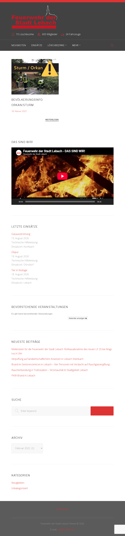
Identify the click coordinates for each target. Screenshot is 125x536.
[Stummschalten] (104, 201)
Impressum (62, 509)
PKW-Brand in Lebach (23, 375)
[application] (62, 176)
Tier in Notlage (19, 270)
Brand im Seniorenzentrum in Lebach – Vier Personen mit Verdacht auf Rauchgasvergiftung (60, 364)
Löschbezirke (56, 45)
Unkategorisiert (19, 488)
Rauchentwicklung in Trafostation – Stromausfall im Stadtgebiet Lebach (49, 370)
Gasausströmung (20, 234)
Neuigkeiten (18, 45)
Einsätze (36, 45)
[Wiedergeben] (15, 201)
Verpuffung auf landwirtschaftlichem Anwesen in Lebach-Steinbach (47, 359)
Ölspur (15, 252)
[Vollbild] (109, 201)
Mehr (75, 45)
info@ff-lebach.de (66, 529)
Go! (102, 410)
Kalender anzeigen (77, 318)
